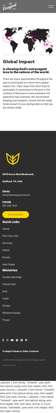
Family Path (9, 284)
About (5, 228)
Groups (6, 305)
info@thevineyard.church (16, 195)
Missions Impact (11, 312)
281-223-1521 (9, 205)
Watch (6, 250)
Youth (5, 298)
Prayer (6, 320)
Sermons (7, 243)
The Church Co (9, 365)
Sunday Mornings (12, 277)
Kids (4, 291)
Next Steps (8, 264)
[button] (51, 6)
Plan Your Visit (10, 236)
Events (6, 257)
